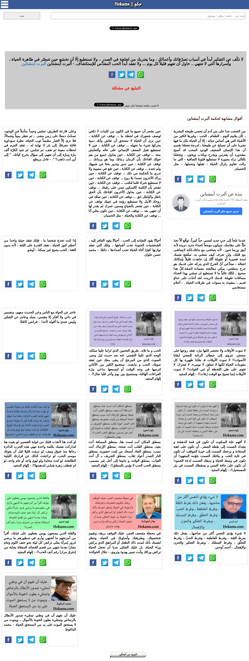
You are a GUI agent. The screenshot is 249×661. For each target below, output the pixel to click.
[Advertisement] (124, 40)
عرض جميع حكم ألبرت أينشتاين (221, 211)
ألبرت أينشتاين (34, 63)
